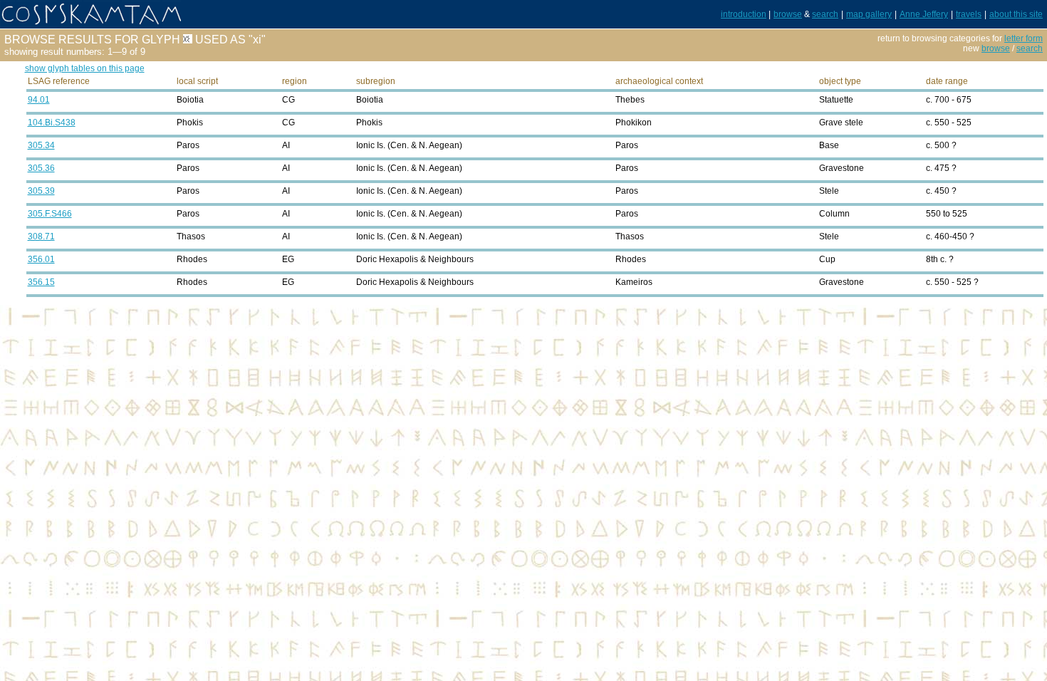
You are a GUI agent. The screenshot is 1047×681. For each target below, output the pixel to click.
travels (968, 14)
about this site (1016, 14)
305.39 (41, 191)
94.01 (39, 100)
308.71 (41, 236)
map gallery (869, 14)
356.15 (41, 282)
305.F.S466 (50, 214)
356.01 (41, 259)
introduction (743, 14)
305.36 (41, 168)
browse (787, 14)
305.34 (41, 145)
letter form (1023, 38)
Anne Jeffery (924, 14)
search (825, 14)
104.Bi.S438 (51, 123)
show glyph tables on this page (85, 68)
